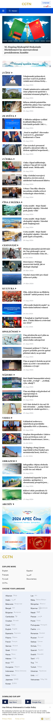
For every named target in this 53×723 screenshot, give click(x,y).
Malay (38, 599)
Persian (36, 616)
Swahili (37, 654)
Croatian (12, 620)
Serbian (37, 641)
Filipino (11, 637)
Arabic (11, 599)
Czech (10, 624)
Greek (11, 650)
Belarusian (14, 603)
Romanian (38, 633)
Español (30, 571)
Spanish (37, 650)
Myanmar (39, 608)
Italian (11, 675)
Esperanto (13, 633)
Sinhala (36, 645)
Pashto (35, 629)
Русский (5, 579)
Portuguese (39, 624)
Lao (34, 595)
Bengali (10, 608)
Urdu (34, 675)
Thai (34, 662)
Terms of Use (19, 719)
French (11, 641)
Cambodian (11, 616)
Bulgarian (13, 612)
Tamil (35, 658)
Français (5, 575)
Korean (11, 683)
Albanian (11, 595)
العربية (29, 575)
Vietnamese (39, 679)
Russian (37, 637)
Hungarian (13, 666)
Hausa (10, 654)
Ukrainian (38, 670)
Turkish (36, 666)
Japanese (12, 679)
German (12, 645)
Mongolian (38, 603)
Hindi (9, 662)
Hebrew (11, 658)
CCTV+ (5, 583)
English (5, 571)
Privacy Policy (7, 719)
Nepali (35, 612)
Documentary (32, 579)
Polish (36, 620)
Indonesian (16, 670)
